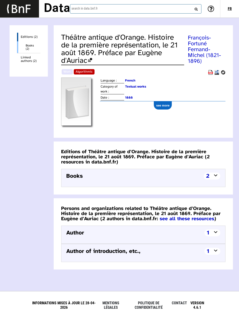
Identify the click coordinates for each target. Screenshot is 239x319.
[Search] (195, 8)
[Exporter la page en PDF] (210, 74)
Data (57, 8)
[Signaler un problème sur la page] (90, 61)
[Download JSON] (223, 74)
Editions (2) (29, 37)
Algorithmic (84, 72)
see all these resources (187, 218)
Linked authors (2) (29, 59)
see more (162, 105)
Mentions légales (110, 305)
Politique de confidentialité (149, 305)
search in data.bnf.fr (84, 8)
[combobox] (135, 9)
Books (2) (30, 47)
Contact (179, 303)
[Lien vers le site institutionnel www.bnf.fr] (19, 9)
